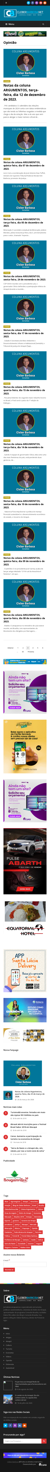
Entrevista (38, 1217)
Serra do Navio (10, 1244)
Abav (6, 1201)
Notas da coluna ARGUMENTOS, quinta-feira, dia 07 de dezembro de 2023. (23, 165)
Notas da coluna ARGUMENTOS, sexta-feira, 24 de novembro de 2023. (24, 278)
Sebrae (40, 1240)
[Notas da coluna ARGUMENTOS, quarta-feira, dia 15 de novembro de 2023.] (24, 365)
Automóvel (10, 1368)
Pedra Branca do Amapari (23, 1232)
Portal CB (15, 1236)
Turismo (9, 1349)
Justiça (17, 1224)
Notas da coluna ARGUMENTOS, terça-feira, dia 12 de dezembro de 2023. (24, 92)
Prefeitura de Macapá (12, 1240)
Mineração (8, 1228)
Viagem (39, 1244)
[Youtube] (40, 2)
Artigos (8, 1337)
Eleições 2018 (19, 1217)
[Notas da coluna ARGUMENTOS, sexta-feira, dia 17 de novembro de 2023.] (24, 308)
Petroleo (38, 1232)
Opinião (7, 81)
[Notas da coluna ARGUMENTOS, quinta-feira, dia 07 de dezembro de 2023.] (24, 141)
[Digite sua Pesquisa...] (43, 24)
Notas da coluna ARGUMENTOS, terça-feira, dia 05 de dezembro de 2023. (23, 222)
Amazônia (34, 1201)
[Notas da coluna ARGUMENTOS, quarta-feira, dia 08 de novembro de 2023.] (24, 593)
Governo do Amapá (28, 1221)
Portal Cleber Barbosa (29, 1236)
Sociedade (22, 1244)
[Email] (45, 2)
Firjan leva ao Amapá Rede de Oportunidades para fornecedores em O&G (30, 1384)
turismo (31, 1244)
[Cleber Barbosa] (24, 16)
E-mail (6, 1260)
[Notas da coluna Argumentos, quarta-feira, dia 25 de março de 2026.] (7, 1095)
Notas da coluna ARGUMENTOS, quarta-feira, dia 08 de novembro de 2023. (24, 618)
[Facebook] (32, 2)
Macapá (25, 1224)
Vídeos (8, 1356)
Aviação (7, 1205)
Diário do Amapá (25, 1213)
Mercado (33, 1224)
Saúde (33, 1240)
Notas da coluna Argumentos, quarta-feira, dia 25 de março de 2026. (29, 1094)
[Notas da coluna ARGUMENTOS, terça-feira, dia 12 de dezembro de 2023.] (24, 63)
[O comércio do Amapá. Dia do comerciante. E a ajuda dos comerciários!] (7, 1399)
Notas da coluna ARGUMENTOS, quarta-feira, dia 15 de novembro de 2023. (24, 390)
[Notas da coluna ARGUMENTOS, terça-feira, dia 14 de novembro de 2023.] (24, 422)
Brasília (41, 1205)
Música (17, 1228)
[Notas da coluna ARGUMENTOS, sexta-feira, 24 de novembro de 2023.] (24, 254)
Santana (26, 1240)
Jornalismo (8, 1224)
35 (23, 652)
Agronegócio (15, 1201)
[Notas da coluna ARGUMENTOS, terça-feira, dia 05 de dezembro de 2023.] (24, 198)
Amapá (25, 1201)
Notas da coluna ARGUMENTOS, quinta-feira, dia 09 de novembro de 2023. (24, 561)
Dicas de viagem (11, 1213)
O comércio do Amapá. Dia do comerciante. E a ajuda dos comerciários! (27, 1397)
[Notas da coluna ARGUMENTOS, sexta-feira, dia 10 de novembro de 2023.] (24, 479)
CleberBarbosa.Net (11, 1209)
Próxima (31, 652)
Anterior (11, 648)
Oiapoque (25, 1228)
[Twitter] (28, 2)
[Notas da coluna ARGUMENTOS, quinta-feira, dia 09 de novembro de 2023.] (24, 536)
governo (16, 1221)
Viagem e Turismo (11, 1247)
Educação (8, 1217)
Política (7, 1236)
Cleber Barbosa (13, 1462)
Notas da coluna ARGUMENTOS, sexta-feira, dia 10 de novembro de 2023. (23, 504)
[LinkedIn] (20, 1425)
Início (8, 1333)
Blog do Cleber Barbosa (21, 1205)
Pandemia (8, 1232)
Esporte (7, 1221)
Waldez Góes (25, 1247)
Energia (29, 1217)
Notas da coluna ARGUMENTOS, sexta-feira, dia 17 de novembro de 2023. (23, 333)
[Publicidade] (24, 34)
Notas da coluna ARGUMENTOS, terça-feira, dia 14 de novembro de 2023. (23, 447)
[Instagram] (36, 2)
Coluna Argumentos (28, 1209)
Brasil (34, 1205)
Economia (37, 1213)
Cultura (40, 1209)
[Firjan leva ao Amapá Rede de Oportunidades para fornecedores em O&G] (7, 1385)
